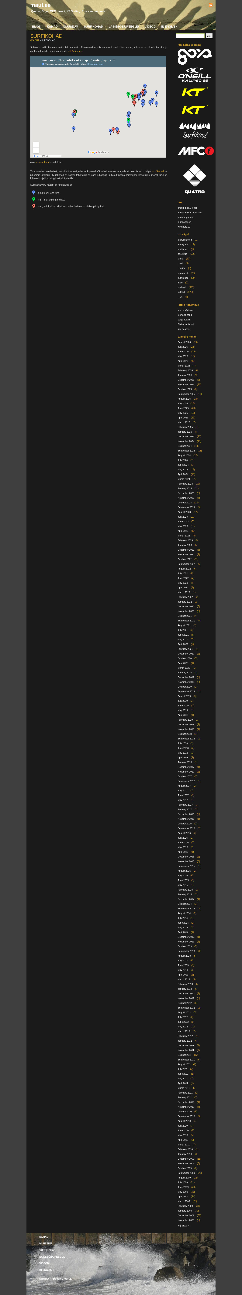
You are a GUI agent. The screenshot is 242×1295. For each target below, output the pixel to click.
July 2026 (183, 347)
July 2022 (183, 573)
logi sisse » (183, 1225)
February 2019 (185, 720)
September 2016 (186, 828)
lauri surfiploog (185, 310)
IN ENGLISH (169, 26)
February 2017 (185, 804)
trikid (180, 282)
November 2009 (186, 1163)
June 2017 (183, 795)
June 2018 (183, 748)
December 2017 (186, 767)
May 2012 (183, 1026)
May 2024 (183, 469)
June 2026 (183, 351)
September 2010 (186, 1116)
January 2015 (185, 894)
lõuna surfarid (185, 315)
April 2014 (183, 932)
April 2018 (183, 757)
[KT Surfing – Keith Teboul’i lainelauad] (195, 116)
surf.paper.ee (184, 222)
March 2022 (184, 592)
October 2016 (185, 823)
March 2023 (184, 535)
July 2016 (183, 838)
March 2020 (184, 668)
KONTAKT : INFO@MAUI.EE (55, 1278)
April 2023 (183, 531)
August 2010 (184, 1121)
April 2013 (183, 974)
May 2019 (183, 710)
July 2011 (183, 1069)
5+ (181, 297)
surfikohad (158, 171)
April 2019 (183, 715)
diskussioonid (185, 239)
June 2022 (183, 578)
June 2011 (183, 1074)
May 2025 (183, 413)
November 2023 (186, 498)
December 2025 (186, 380)
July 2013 (183, 960)
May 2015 (183, 885)
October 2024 (185, 446)
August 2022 (184, 568)
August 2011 (184, 1064)
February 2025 (185, 427)
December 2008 (186, 1215)
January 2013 (185, 989)
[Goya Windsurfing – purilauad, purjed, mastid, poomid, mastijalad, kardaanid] (195, 64)
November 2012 (186, 998)
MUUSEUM (70, 26)
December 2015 (186, 856)
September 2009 (186, 1173)
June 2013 (183, 965)
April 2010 (183, 1140)
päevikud (182, 254)
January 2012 (185, 1041)
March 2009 (184, 1201)
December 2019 (186, 677)
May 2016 (183, 847)
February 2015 (185, 889)
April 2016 (183, 852)
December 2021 (186, 606)
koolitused (183, 249)
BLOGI (36, 26)
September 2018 (186, 738)
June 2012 (183, 1022)
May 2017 (183, 800)
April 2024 (183, 474)
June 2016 (183, 842)
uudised (182, 287)
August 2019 (184, 696)
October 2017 (185, 776)
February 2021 (185, 649)
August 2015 (184, 871)
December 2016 (186, 814)
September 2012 (186, 1007)
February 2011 (185, 1092)
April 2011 (183, 1083)
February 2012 (185, 1036)
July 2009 (183, 1182)
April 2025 (183, 417)
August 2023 (184, 512)
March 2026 (184, 365)
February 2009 (185, 1206)
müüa (182, 268)
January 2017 (185, 809)
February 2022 (185, 597)
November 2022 (186, 554)
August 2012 (184, 1012)
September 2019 (186, 691)
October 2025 (185, 389)
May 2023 (183, 526)
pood (180, 263)
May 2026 (183, 356)
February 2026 (185, 370)
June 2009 (183, 1187)
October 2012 (185, 1003)
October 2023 (185, 502)
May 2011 (183, 1078)
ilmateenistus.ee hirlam (190, 212)
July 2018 (183, 743)
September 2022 (186, 564)
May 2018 (183, 753)
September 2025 (186, 394)
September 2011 (186, 1059)
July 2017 (183, 790)
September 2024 (186, 450)
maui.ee (40, 5)
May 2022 (183, 583)
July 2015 (183, 875)
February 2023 (185, 540)
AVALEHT (34, 40)
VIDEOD (150, 26)
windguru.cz (184, 226)
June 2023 (183, 521)
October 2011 (185, 1055)
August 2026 (184, 342)
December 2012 (186, 993)
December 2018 (186, 724)
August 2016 (184, 833)
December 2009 (186, 1159)
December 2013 (186, 937)
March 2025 (184, 422)
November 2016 (186, 819)
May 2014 (183, 927)
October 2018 (185, 734)
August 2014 (184, 913)
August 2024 (184, 455)
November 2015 (186, 861)
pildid (180, 258)
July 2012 (183, 1017)
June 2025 (183, 408)
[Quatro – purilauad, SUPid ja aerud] (195, 195)
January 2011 (185, 1097)
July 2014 (183, 918)
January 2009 (185, 1210)
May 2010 (183, 1135)
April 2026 (183, 361)
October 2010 (185, 1111)
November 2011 (186, 1050)
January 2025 (185, 432)
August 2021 (184, 625)
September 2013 (186, 951)
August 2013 (184, 956)
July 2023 (183, 517)
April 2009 (183, 1196)
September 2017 (186, 781)
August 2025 (184, 398)
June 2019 (183, 705)
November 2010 (186, 1107)
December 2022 (186, 550)
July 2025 (183, 403)
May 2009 (183, 1192)
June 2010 (183, 1130)
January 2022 (185, 601)
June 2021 (183, 635)
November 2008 (186, 1220)
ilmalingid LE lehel (187, 208)
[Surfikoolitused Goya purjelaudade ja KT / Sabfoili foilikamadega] (195, 139)
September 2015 (186, 866)
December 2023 (186, 493)
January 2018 (185, 762)
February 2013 (185, 984)
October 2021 (185, 616)
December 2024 (186, 436)
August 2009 (184, 1177)
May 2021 (183, 639)
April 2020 (183, 663)
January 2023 (185, 545)
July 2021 (183, 630)
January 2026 (185, 375)
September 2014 (186, 908)
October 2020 (185, 658)
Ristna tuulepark (186, 324)
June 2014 (183, 922)
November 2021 (186, 611)
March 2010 (184, 1144)
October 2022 (185, 559)
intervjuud (183, 244)
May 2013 (183, 970)
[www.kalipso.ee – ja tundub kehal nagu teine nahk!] (195, 81)
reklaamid (183, 273)
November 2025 (186, 384)
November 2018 (186, 729)
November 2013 (186, 941)
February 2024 (185, 483)
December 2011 (186, 1045)
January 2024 (185, 488)
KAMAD (52, 26)
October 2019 (185, 686)
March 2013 (184, 979)
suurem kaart (42, 162)
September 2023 (186, 507)
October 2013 (185, 946)
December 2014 (186, 899)
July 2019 (183, 701)
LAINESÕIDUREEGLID (124, 26)
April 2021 (183, 644)
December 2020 (186, 653)
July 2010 (183, 1125)
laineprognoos (185, 217)
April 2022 (183, 587)
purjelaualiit (184, 319)
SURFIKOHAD (93, 26)
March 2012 (184, 1031)
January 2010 (185, 1154)
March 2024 (184, 479)
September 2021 (186, 620)
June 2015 (183, 880)
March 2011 (184, 1088)
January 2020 (185, 672)
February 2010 (185, 1149)
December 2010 (186, 1102)
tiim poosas (183, 329)
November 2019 (186, 682)
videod (181, 292)
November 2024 (186, 441)
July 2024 (183, 460)
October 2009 (185, 1168)
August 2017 (184, 786)
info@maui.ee (75, 51)
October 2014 (185, 904)
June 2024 (183, 465)
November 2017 (186, 771)
